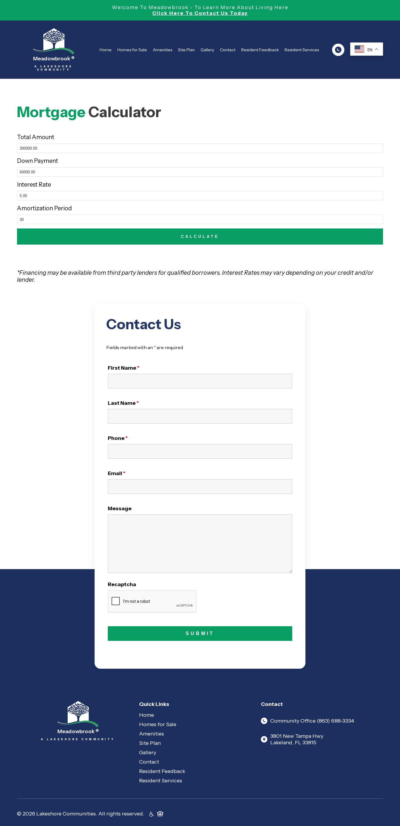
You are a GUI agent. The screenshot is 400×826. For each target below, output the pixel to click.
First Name (123, 368)
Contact (227, 49)
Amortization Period (44, 208)
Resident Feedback (260, 49)
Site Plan (186, 49)
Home (106, 49)
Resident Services (302, 49)
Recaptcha (122, 584)
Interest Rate (34, 184)
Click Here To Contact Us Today (200, 13)
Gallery (207, 49)
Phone (118, 438)
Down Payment (37, 160)
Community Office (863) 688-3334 (312, 721)
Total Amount (35, 137)
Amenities (162, 49)
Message (119, 508)
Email (116, 473)
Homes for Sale (132, 49)
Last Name (123, 403)
